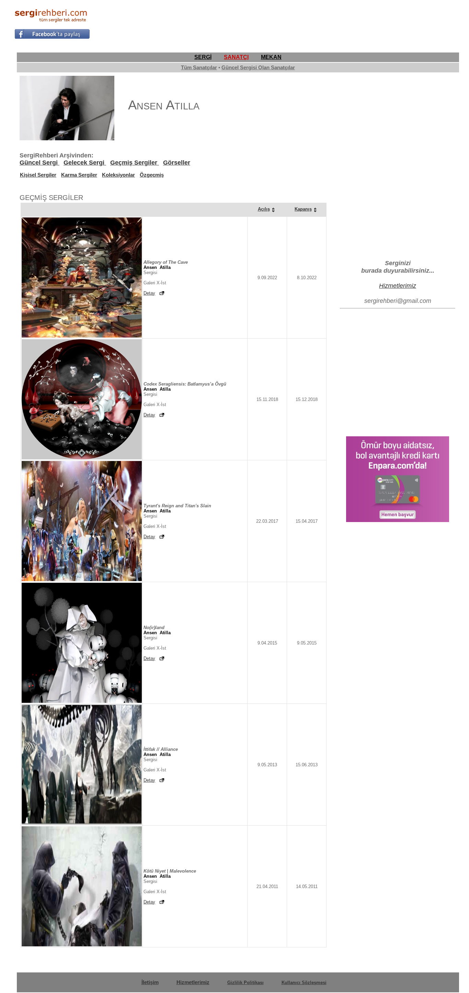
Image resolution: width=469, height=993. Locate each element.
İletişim (150, 982)
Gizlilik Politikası (245, 982)
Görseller (176, 162)
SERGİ (202, 57)
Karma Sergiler (79, 175)
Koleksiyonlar (118, 175)
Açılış (264, 209)
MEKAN (271, 57)
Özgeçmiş (152, 175)
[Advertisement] (330, 22)
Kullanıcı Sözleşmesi (304, 982)
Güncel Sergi (39, 162)
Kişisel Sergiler (38, 175)
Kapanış (303, 209)
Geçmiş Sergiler (134, 162)
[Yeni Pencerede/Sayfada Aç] (161, 293)
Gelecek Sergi (85, 162)
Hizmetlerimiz (397, 285)
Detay (149, 293)
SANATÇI (236, 57)
